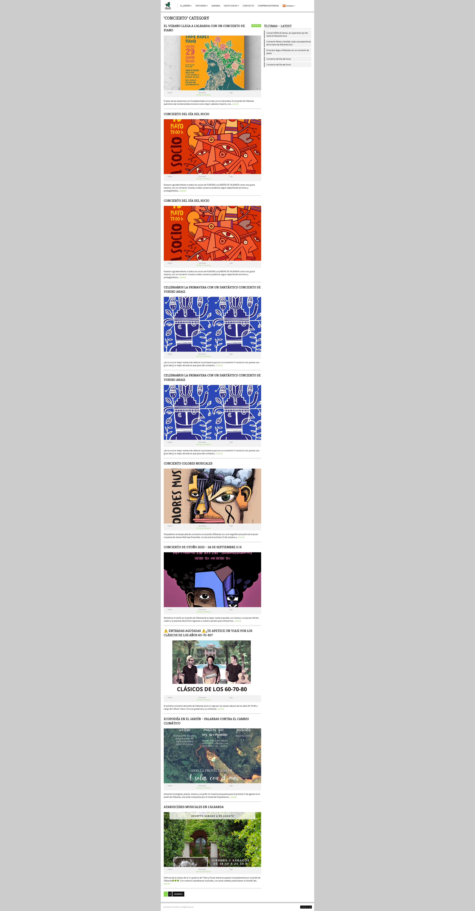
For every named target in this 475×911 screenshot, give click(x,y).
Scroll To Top (306, 907)
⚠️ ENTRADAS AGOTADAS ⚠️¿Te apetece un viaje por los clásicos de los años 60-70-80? (208, 633)
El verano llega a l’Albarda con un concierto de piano (287, 52)
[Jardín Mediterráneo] (168, 6)
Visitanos (200, 5)
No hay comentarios (204, 95)
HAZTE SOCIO (230, 5)
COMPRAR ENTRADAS (268, 5)
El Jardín (185, 5)
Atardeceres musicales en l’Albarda (194, 807)
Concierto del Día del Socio (186, 114)
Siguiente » (178, 894)
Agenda (216, 5)
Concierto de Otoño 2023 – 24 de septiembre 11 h (203, 547)
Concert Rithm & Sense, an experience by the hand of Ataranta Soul (287, 34)
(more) (235, 104)
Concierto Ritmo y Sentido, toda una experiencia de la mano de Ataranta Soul (288, 43)
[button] (289, 6)
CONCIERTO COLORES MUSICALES (188, 463)
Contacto (248, 5)
